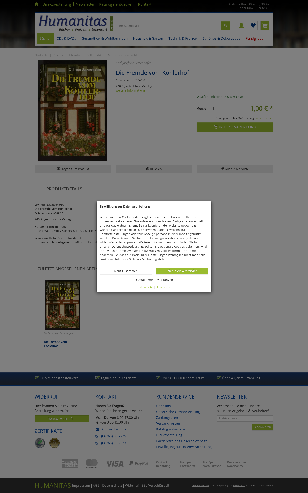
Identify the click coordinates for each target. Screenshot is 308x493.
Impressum (163, 287)
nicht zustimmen (128, 271)
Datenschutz (145, 287)
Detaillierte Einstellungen (155, 279)
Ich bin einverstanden (182, 271)
